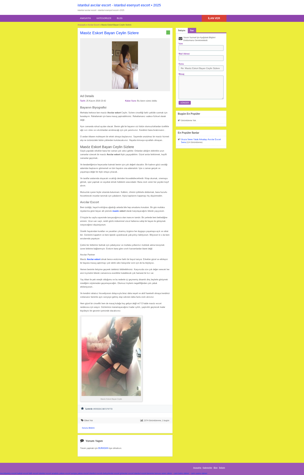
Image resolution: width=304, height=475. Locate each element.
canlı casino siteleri (199, 473)
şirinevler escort (126, 473)
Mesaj (181, 74)
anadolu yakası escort (61, 473)
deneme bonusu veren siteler (159, 473)
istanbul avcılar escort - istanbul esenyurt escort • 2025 (119, 5)
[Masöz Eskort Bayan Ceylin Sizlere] (125, 90)
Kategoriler (104, 18)
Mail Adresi (184, 54)
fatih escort (33, 473)
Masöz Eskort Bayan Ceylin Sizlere (109, 33)
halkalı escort (22, 473)
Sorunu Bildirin (88, 428)
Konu (181, 64)
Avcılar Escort (93, 25)
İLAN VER (214, 18)
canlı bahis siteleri (181, 473)
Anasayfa (85, 18)
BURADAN (103, 448)
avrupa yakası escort (80, 473)
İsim (181, 43)
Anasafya (197, 468)
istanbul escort (45, 473)
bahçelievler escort (111, 473)
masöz (115, 211)
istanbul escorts (96, 473)
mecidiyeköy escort (8, 473)
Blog (120, 18)
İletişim (222, 468)
